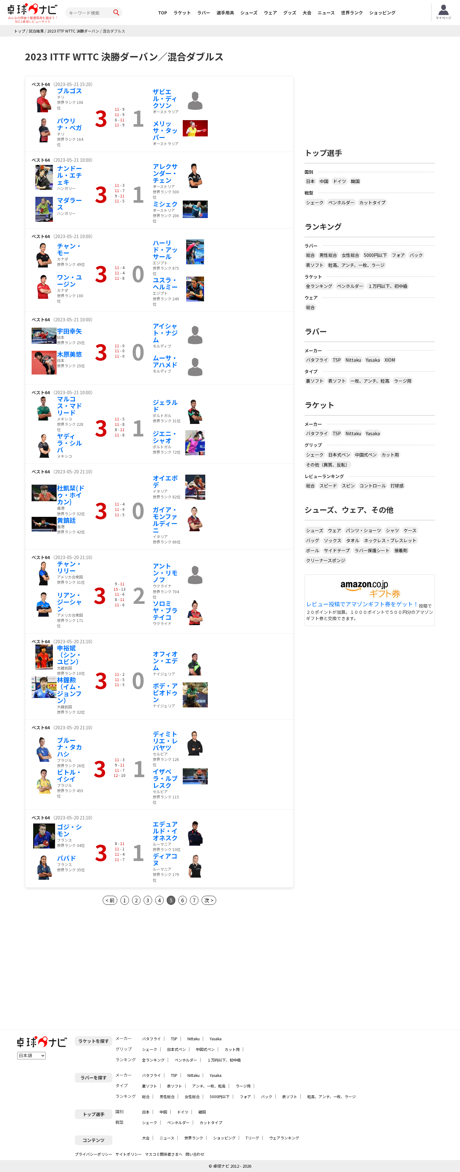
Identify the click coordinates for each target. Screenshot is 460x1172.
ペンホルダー (341, 202)
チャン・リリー (69, 567)
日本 (310, 181)
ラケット (182, 12)
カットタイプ (372, 202)
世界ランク (352, 12)
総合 (310, 255)
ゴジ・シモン (69, 830)
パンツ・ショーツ (363, 530)
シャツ (392, 530)
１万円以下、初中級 (387, 286)
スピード (328, 485)
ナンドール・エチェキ (69, 175)
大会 (307, 12)
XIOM (390, 360)
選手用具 (225, 12)
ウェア (270, 12)
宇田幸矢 (69, 330)
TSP (337, 360)
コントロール (373, 485)
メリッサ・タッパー (165, 130)
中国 (323, 181)
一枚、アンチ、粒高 (369, 381)
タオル (352, 540)
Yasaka (373, 360)
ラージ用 (402, 381)
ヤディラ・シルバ (69, 442)
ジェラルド (165, 406)
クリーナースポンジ (325, 560)
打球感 (397, 485)
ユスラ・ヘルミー (165, 283)
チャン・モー (69, 249)
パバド (66, 858)
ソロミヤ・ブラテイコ (165, 610)
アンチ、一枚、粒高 (209, 1085)
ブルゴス (69, 90)
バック (416, 255)
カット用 (390, 454)
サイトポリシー (128, 1154)
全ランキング (319, 286)
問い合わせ (195, 1154)
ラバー (203, 12)
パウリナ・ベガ (69, 124)
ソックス (332, 540)
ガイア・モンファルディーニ (165, 520)
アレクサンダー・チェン (165, 173)
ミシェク (165, 203)
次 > (208, 900)
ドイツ (339, 181)
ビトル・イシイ (69, 775)
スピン (348, 485)
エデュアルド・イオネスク (165, 830)
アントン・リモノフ (165, 572)
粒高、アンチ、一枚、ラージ (356, 265)
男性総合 (328, 255)
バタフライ (317, 360)
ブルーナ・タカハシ (69, 747)
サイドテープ (337, 550)
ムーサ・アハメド (165, 361)
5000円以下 (375, 255)
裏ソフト (315, 381)
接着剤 (400, 550)
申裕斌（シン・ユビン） (69, 654)
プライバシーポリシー (93, 1154)
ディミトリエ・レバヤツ (165, 740)
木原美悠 (69, 354)
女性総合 (350, 255)
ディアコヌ (165, 859)
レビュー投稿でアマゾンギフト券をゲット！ (362, 604)
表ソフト (315, 265)
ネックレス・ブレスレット (390, 540)
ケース (410, 530)
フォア (398, 255)
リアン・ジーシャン (69, 601)
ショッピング (382, 12)
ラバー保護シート (372, 550)
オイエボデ (165, 481)
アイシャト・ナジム (165, 332)
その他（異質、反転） (328, 464)
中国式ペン (366, 454)
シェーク (315, 202)
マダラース (69, 203)
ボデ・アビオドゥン (165, 692)
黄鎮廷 (66, 520)
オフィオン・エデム (165, 660)
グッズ (289, 12)
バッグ (312, 540)
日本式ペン (339, 454)
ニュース (326, 12)
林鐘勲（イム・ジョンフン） (69, 690)
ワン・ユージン (69, 280)
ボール (312, 550)
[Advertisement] (77, 967)
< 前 (110, 900)
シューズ (249, 12)
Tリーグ (252, 1137)
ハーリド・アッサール (165, 249)
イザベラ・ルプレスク (165, 778)
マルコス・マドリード (69, 405)
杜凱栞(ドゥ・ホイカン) (70, 494)
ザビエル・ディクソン (165, 98)
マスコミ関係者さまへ (163, 1154)
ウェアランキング (284, 1137)
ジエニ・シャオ (165, 437)
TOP (162, 12)
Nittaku (353, 360)
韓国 (355, 181)
